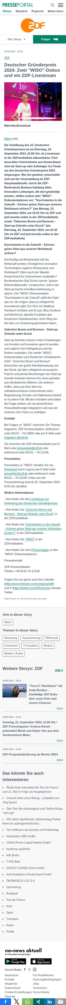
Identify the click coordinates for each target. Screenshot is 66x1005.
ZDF (7, 57)
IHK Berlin (12, 855)
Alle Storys (15, 39)
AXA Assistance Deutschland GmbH (29, 874)
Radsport (12, 893)
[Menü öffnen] (60, 5)
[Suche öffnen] (52, 5)
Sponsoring (13, 887)
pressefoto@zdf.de (16, 473)
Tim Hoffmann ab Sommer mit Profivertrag (32, 829)
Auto (9, 906)
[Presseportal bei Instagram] (33, 969)
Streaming (10, 637)
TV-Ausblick (30, 645)
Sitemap (10, 996)
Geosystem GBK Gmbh (20, 836)
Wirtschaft (52, 637)
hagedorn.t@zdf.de (16, 437)
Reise (10, 925)
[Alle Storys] (33, 31)
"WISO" (30, 539)
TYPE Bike (13, 861)
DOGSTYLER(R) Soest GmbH (25, 868)
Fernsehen (11, 645)
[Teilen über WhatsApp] (27, 1001)
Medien (48, 645)
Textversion (40, 987)
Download (10, 469)
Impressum (11, 975)
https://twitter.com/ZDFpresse (31, 588)
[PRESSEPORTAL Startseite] (18, 5)
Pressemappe (40, 549)
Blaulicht (21, 11)
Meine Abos (55, 11)
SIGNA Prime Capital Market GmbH (28, 842)
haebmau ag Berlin (18, 848)
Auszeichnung (31, 637)
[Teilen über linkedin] (49, 1001)
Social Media (41, 992)
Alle (58, 670)
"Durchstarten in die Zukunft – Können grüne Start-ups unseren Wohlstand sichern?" (32, 528)
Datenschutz (12, 987)
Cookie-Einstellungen (18, 992)
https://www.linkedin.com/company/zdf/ (29, 583)
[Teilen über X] (16, 1001)
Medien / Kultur (13, 653)
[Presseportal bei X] (28, 969)
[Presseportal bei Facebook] (24, 969)
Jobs (36, 983)
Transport (12, 918)
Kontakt (9, 979)
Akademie (11, 983)
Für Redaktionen (43, 975)
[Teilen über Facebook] (5, 1001)
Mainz (8, 138)
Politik (10, 931)
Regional (37, 11)
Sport (9, 912)
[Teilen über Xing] (38, 1001)
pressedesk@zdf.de (29, 448)
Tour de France (15, 899)
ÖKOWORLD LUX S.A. (20, 880)
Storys (7, 11)
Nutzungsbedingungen (47, 979)
